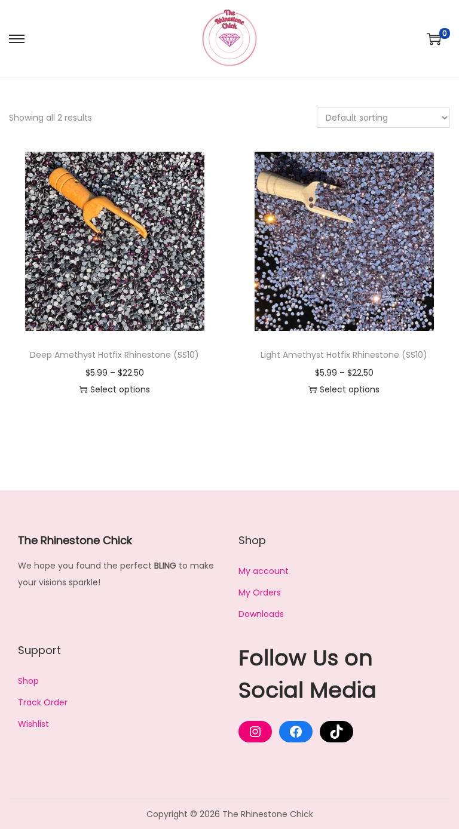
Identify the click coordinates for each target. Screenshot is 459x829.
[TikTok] (336, 731)
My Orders (259, 592)
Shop (28, 681)
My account (263, 571)
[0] (434, 39)
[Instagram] (255, 731)
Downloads (261, 614)
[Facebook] (296, 731)
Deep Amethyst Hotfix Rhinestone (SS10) (114, 355)
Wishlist (33, 724)
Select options (120, 389)
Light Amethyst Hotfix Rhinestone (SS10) (344, 355)
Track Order (43, 702)
